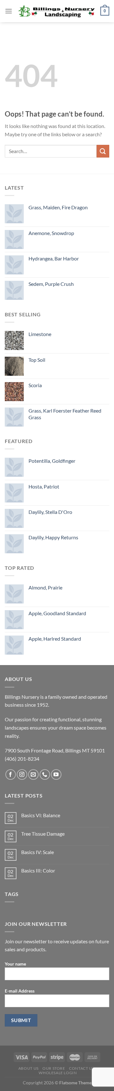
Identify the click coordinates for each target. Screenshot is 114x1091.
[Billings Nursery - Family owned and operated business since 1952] (56, 11)
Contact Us (81, 1068)
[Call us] (45, 774)
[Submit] (103, 151)
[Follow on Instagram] (22, 774)
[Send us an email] (33, 774)
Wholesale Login (58, 1072)
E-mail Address (20, 990)
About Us (28, 1068)
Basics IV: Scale (37, 852)
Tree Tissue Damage (43, 834)
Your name (15, 963)
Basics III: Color (38, 870)
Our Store (53, 1068)
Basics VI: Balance (40, 815)
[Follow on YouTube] (56, 774)
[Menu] (8, 11)
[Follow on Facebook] (10, 774)
